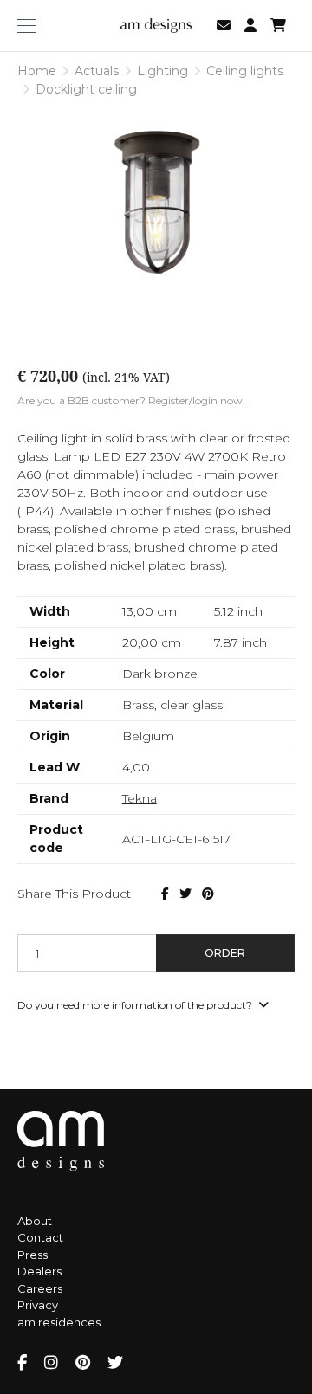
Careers (39, 1288)
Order (225, 952)
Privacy (37, 1305)
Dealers (39, 1271)
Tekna (139, 798)
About (34, 1221)
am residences (59, 1322)
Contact (40, 1237)
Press (32, 1255)
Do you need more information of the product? (136, 1004)
